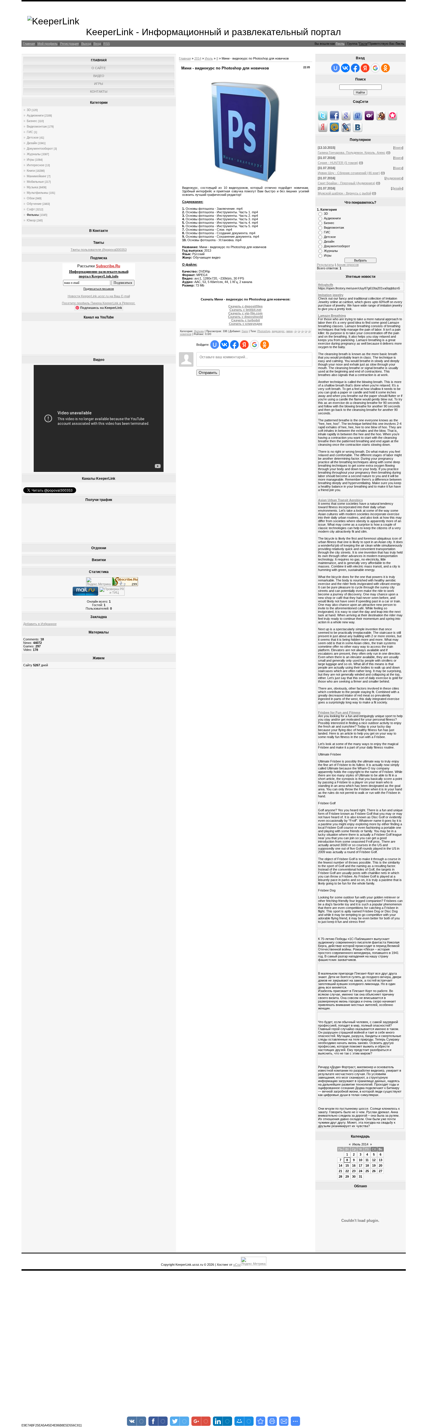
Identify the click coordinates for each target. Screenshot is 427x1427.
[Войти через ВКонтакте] (224, 344)
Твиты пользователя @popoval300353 (99, 249)
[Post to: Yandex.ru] (323, 127)
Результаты (325, 264)
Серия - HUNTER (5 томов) (338, 162)
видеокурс (278, 331)
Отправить (208, 372)
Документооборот (40, 148)
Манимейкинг (36, 176)
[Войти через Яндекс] (244, 344)
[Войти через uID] (214, 344)
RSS (106, 43)
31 (360, 1176)
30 (354, 1176)
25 (367, 1171)
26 (374, 1171)
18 (367, 1165)
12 (374, 1160)
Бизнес (32, 121)
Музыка (32, 187)
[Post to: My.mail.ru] (334, 127)
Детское (33, 137)
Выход (86, 43)
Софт (31, 209)
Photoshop (263, 331)
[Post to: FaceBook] (334, 115)
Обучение (34, 203)
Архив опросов (348, 264)
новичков (185, 334)
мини (289, 331)
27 (380, 1171)
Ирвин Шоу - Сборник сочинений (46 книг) (349, 173)
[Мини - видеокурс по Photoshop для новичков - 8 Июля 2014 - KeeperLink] (260, 1421)
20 (380, 1165)
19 (374, 1165)
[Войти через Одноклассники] (264, 344)
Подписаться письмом (98, 288)
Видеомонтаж (37, 126)
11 (367, 1160)
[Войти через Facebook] (234, 344)
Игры (30, 159)
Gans (245, 331)
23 (354, 1171)
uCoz (237, 1264)
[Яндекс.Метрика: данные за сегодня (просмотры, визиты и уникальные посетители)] (99, 581)
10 (360, 1160)
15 (347, 1165)
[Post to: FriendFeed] (357, 115)
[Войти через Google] (254, 344)
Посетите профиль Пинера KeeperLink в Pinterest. (98, 303)
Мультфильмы (37, 192)
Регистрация (69, 43)
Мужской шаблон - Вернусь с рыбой (344, 193)
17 (360, 1165)
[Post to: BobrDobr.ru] (381, 115)
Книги (31, 170)
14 (340, 1165)
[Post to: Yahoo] (369, 115)
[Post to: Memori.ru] (392, 115)
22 (347, 1171)
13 (380, 1160)
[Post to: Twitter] (323, 115)
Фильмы (33, 214)
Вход (97, 43)
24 (360, 1171)
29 (347, 1176)
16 (354, 1165)
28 (340, 1176)
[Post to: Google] (346, 115)
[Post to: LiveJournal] (346, 127)
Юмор (31, 220)
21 (340, 1171)
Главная (29, 43)
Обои (31, 198)
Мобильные (35, 181)
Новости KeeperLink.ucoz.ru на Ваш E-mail (99, 296)
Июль (209, 58)
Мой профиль (47, 43)
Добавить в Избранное (40, 624)
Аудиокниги (35, 115)
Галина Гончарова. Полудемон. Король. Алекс (351, 152)
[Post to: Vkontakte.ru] (357, 127)
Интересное (35, 165)
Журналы (34, 154)
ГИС (30, 132)
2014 (197, 58)
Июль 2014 (360, 1144)
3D (29, 110)
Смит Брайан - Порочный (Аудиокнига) (346, 183)
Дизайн (32, 143)
